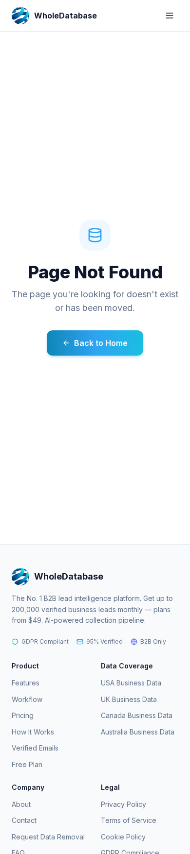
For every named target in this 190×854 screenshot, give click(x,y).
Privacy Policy (123, 804)
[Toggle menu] (169, 15)
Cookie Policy (123, 837)
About (21, 804)
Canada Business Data (136, 715)
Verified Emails (35, 748)
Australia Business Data (137, 732)
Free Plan (27, 764)
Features (25, 683)
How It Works (33, 732)
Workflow (27, 699)
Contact (24, 820)
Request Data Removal (48, 837)
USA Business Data (131, 683)
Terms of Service (128, 820)
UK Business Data (129, 699)
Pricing (23, 715)
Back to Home (101, 343)
